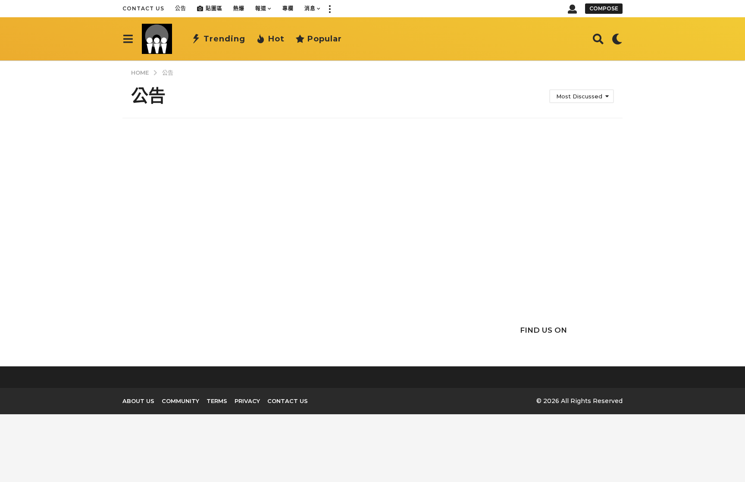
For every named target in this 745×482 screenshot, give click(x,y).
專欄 (288, 8)
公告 (180, 8)
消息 (310, 8)
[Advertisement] (543, 238)
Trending (224, 39)
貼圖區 (214, 8)
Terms (217, 400)
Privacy (247, 400)
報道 (260, 8)
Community (180, 400)
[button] (329, 8)
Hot (276, 39)
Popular (324, 39)
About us (138, 400)
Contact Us (143, 8)
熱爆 (238, 8)
